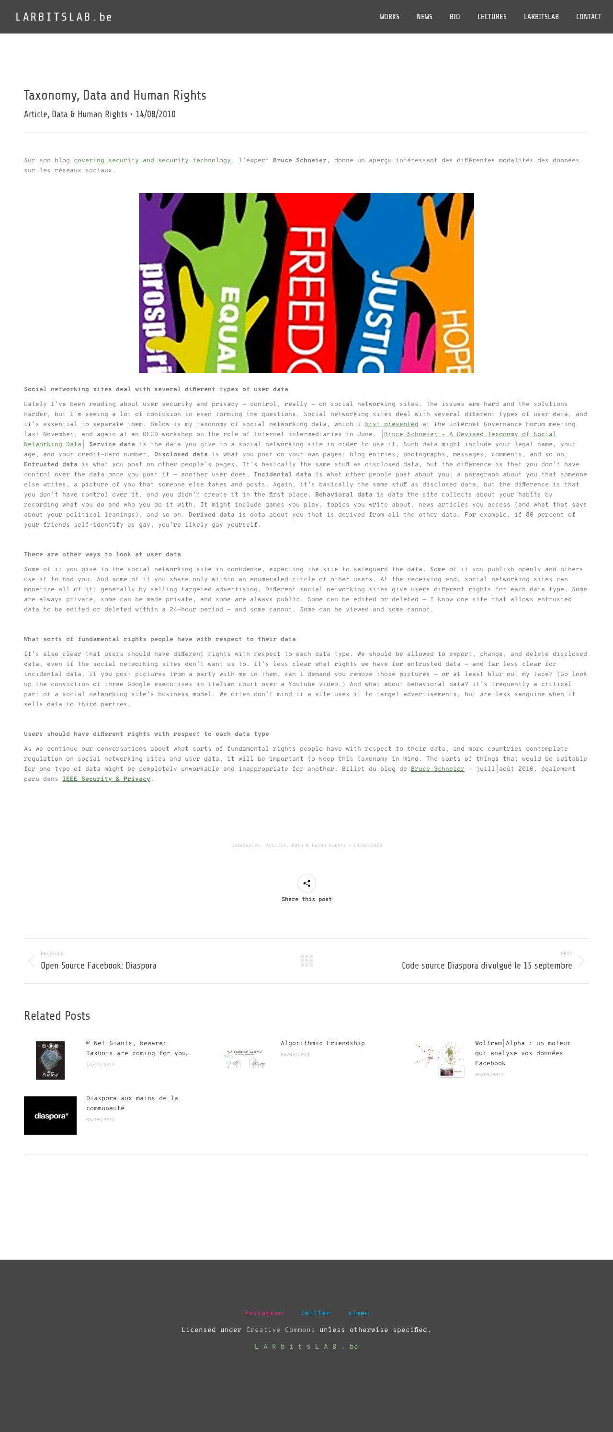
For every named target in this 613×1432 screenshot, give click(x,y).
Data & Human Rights (319, 846)
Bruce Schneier (438, 769)
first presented (392, 424)
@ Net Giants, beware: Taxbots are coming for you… (138, 1049)
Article (276, 846)
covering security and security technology (152, 161)
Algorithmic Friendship (323, 1044)
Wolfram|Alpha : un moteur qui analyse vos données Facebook (523, 1054)
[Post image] (50, 1060)
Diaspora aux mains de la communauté (132, 1104)
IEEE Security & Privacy (106, 779)
